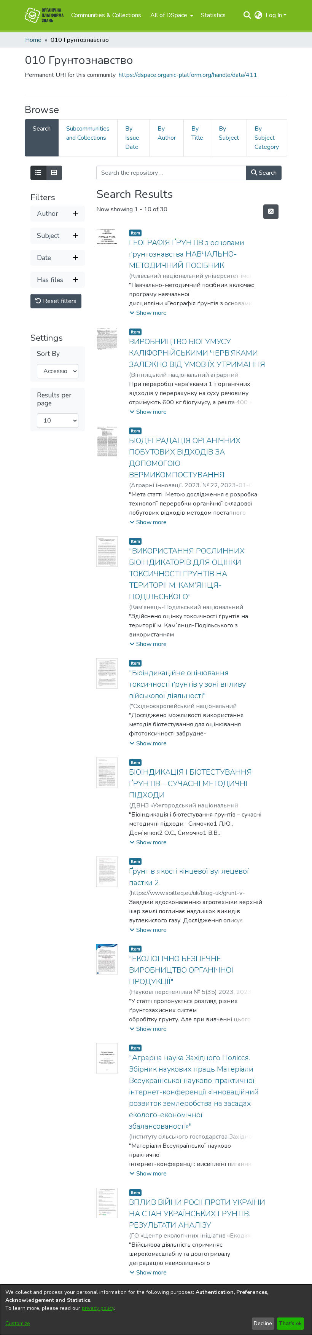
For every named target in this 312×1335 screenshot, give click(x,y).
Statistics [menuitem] (213, 15)
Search (267, 173)
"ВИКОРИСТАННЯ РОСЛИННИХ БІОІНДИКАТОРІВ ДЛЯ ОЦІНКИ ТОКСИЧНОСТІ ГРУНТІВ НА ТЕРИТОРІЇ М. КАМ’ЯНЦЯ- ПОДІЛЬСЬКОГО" (187, 574)
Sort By (48, 354)
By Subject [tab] (229, 133)
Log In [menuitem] (274, 15)
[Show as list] (38, 173)
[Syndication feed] (271, 211)
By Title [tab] (197, 133)
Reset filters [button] (58, 301)
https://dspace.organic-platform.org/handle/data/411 (188, 75)
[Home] (44, 15)
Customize (17, 1323)
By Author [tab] (167, 133)
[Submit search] (247, 15)
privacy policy (98, 1308)
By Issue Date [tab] (132, 137)
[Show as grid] (54, 173)
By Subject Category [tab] (267, 137)
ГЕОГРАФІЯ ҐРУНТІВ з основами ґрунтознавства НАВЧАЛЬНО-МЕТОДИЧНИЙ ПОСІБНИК (186, 254)
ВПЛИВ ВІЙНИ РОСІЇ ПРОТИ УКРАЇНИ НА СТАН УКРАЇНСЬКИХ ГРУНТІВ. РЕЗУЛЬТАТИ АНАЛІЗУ (197, 1213)
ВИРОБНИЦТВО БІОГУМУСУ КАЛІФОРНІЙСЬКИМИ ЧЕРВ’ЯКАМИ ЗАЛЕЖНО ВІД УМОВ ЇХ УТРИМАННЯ (197, 353)
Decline (263, 1323)
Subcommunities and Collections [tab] (88, 133)
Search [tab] (42, 128)
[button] (148, 313)
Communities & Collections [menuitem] (106, 15)
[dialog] (156, 1309)
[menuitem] (171, 15)
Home (33, 40)
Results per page (54, 399)
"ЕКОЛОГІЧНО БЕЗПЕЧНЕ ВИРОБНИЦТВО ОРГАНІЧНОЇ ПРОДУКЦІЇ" (181, 970)
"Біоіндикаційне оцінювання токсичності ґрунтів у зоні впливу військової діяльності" (187, 684)
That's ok (290, 1323)
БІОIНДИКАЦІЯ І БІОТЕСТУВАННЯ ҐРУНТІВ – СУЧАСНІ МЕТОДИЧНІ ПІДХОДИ (190, 783)
